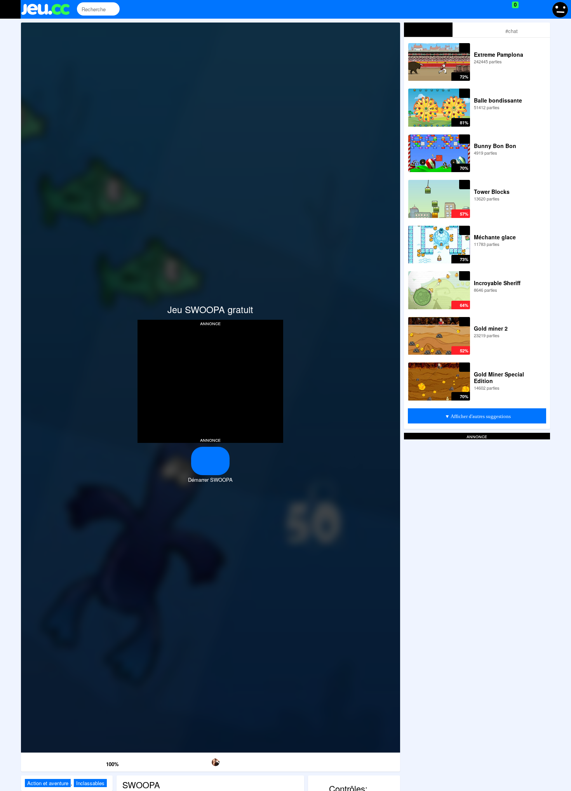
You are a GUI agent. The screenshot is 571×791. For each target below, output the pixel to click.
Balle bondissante (498, 100)
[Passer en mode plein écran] (373, 761)
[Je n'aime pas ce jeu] (88, 762)
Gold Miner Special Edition (499, 377)
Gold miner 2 (491, 328)
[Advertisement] (210, 380)
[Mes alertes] (541, 9)
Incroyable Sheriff (497, 283)
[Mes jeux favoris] (496, 9)
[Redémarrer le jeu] (48, 761)
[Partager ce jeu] (264, 761)
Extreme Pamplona (498, 54)
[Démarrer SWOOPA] (210, 461)
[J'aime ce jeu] (99, 762)
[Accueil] (49, 9)
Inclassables (90, 783)
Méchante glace (495, 237)
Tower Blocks (492, 191)
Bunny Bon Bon (495, 146)
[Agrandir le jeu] (319, 761)
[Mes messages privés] (526, 9)
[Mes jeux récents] (480, 9)
